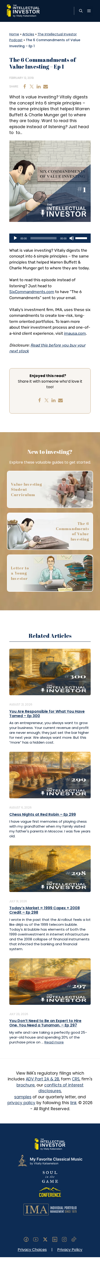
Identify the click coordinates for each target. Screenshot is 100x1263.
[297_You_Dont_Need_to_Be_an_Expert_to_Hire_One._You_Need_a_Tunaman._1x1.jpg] (50, 981)
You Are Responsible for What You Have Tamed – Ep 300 (47, 713)
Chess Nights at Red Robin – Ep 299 (42, 814)
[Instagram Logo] (64, 1239)
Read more (54, 1042)
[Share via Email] (45, 86)
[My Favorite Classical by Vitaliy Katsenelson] (50, 1160)
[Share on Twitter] (31, 86)
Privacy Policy (69, 1249)
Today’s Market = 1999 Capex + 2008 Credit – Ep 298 (44, 910)
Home (14, 34)
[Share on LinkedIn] (38, 86)
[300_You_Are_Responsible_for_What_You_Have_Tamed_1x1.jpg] (50, 672)
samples (22, 1097)
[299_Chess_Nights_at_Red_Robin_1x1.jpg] (50, 775)
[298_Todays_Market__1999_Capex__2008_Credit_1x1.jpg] (50, 868)
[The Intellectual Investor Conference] (50, 1193)
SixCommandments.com (31, 291)
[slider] (81, 238)
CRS (76, 1079)
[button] (81, 11)
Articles (28, 34)
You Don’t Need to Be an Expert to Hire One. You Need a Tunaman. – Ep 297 (45, 1023)
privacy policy (21, 1103)
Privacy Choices (32, 1249)
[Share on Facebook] (24, 86)
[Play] (15, 238)
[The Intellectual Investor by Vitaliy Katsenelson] (50, 1144)
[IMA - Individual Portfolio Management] (50, 1209)
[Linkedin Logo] (55, 1239)
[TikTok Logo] (74, 1239)
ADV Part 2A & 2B (42, 1079)
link (73, 1103)
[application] (50, 238)
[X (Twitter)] (45, 1239)
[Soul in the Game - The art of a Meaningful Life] (50, 1176)
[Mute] (71, 238)
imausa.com (75, 333)
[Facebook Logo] (26, 1239)
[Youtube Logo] (36, 1239)
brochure (26, 1085)
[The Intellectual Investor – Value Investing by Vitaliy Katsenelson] (23, 10)
